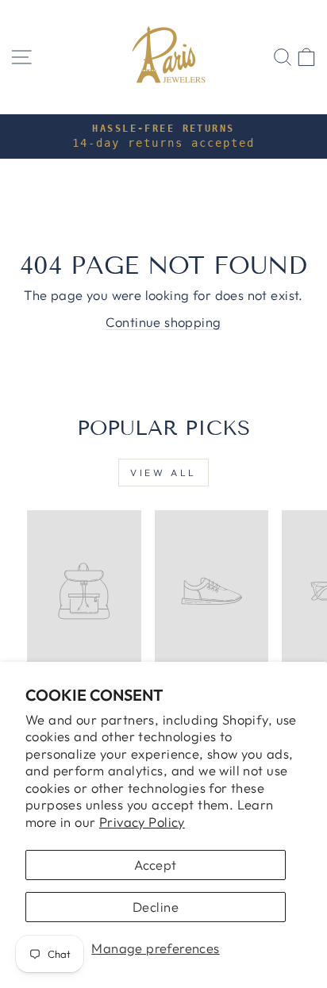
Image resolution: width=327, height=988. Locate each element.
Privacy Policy (142, 821)
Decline (156, 906)
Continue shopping (163, 321)
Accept (155, 864)
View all (163, 473)
